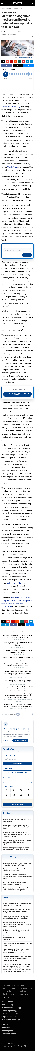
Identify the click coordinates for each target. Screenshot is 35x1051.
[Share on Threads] (18, 65)
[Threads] (6, 795)
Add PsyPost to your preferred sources (17, 394)
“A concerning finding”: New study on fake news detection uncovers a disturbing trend (17, 664)
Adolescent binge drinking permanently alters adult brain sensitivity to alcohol (16, 848)
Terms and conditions (10, 1034)
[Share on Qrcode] (11, 61)
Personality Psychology (11, 1008)
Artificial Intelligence (10, 1014)
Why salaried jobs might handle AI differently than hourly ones (14, 883)
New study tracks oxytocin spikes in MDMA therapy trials (17, 944)
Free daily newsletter (17, 246)
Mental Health (7, 1002)
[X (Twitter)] (13, 790)
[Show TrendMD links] (32, 714)
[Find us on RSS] (15, 1046)
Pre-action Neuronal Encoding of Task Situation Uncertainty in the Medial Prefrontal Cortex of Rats (17, 705)
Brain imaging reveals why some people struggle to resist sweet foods (16, 931)
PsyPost (17, 3)
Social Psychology (9, 1011)
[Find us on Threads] (21, 1046)
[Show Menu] (2, 3)
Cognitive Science (17, 8)
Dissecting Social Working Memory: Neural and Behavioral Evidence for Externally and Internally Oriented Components (17, 673)
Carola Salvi (12, 167)
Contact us (5, 1025)
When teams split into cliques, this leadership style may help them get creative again (17, 876)
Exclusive (8, 8)
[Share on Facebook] (6, 65)
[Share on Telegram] (31, 61)
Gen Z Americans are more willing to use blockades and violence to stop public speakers (16, 911)
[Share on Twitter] (3, 61)
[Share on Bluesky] (28, 65)
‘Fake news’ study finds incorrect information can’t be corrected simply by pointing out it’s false (18, 636)
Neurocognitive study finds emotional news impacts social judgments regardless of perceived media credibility (17, 643)
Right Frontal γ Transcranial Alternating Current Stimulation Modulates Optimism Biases (18, 681)
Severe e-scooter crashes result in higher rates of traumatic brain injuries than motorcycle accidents (17, 958)
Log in (7, 740)
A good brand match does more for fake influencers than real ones (16, 870)
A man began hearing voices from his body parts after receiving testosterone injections (17, 842)
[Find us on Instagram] (11, 1046)
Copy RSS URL (17, 781)
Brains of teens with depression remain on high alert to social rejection (17, 904)
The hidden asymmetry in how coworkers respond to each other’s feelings (17, 864)
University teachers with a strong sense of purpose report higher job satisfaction (17, 917)
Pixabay (31, 57)
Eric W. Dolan (5, 32)
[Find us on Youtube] (18, 1046)
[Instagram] (13, 795)
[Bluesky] (21, 790)
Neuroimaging (7, 1005)
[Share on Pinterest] (23, 61)
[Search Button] (33, 3)
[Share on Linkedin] (27, 61)
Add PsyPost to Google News (17, 772)
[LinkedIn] (28, 790)
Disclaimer (5, 1028)
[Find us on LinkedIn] (8, 1046)
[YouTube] (21, 795)
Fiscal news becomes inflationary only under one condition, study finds (15, 889)
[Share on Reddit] (15, 61)
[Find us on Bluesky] (25, 1046)
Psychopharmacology (10, 1020)
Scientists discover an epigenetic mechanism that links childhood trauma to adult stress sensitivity (17, 924)
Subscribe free (17, 763)
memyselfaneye (23, 57)
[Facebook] (6, 790)
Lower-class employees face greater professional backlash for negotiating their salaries (17, 827)
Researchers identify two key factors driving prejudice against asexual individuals (15, 937)
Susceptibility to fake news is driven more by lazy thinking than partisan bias (18, 651)
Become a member (20, 740)
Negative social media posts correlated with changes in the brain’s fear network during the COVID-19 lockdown (16, 951)
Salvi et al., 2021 (14, 583)
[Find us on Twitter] (5, 1046)
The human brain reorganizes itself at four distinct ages (17, 820)
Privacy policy (7, 1031)
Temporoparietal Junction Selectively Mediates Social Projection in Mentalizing (18, 687)
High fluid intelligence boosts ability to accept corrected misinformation (17, 658)
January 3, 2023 (16, 32)
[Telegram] (28, 795)
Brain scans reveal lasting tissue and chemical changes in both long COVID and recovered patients (17, 834)
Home (3, 8)
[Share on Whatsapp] (19, 61)
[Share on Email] (7, 61)
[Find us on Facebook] (1, 1046)
